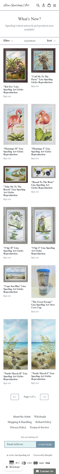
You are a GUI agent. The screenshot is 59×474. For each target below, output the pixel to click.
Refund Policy (43, 422)
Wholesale (40, 417)
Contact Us (46, 471)
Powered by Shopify (43, 455)
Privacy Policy (18, 427)
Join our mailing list (29, 437)
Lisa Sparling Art (22, 455)
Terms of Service (39, 427)
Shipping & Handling (20, 422)
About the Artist (22, 417)
